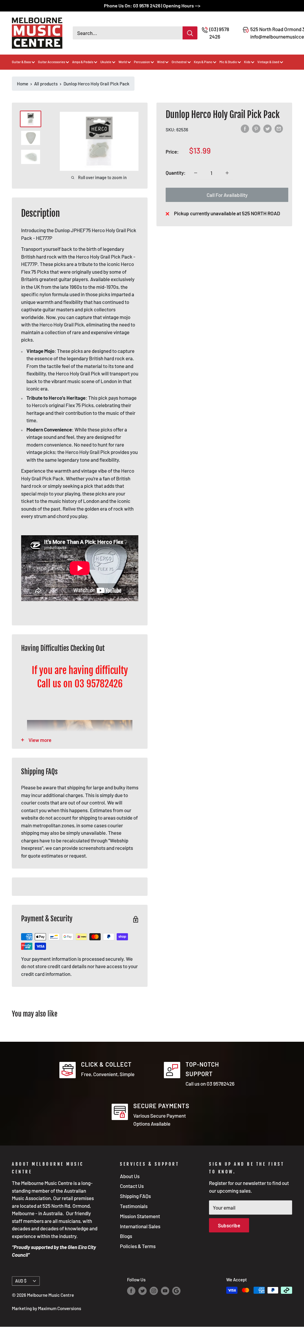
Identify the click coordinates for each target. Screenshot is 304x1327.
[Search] (190, 32)
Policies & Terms (138, 1246)
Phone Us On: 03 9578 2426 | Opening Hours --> (152, 5)
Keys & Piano (203, 62)
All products (46, 83)
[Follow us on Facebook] (131, 1291)
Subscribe (229, 1225)
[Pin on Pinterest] (256, 129)
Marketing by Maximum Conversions (46, 1308)
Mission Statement (140, 1216)
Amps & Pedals (82, 62)
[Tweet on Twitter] (267, 129)
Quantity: (176, 173)
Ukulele (105, 62)
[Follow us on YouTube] (165, 1291)
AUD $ (20, 1280)
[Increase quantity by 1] (227, 173)
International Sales (140, 1226)
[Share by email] (279, 129)
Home (22, 83)
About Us (130, 1176)
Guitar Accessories (51, 62)
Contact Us (132, 1186)
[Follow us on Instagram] (154, 1291)
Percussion (142, 62)
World (122, 62)
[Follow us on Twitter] (142, 1291)
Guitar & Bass (21, 62)
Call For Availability (227, 195)
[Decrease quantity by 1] (195, 173)
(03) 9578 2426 (219, 33)
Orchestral (179, 62)
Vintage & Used (268, 62)
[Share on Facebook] (245, 129)
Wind (160, 62)
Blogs (126, 1236)
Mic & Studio (228, 62)
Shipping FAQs (135, 1196)
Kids (247, 62)
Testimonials (134, 1206)
